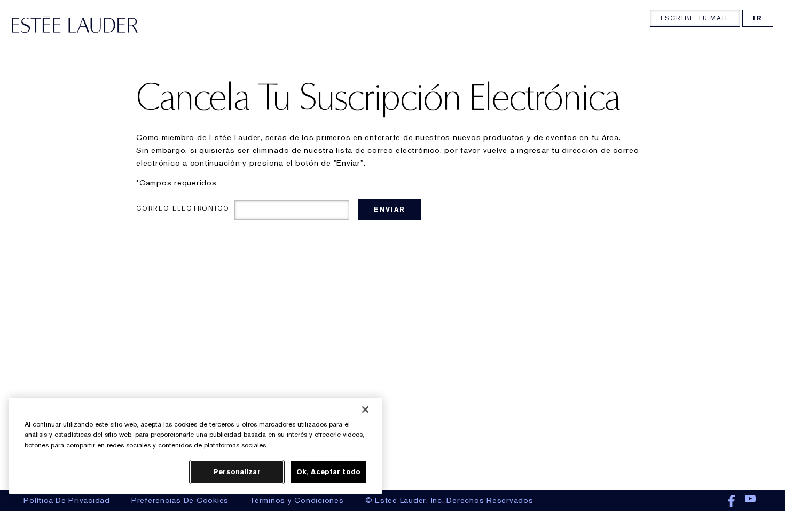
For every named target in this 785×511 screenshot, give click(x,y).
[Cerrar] (365, 409)
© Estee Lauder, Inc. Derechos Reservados (449, 500)
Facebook (731, 501)
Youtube (750, 501)
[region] (195, 446)
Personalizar (237, 471)
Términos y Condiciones (297, 500)
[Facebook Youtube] (743, 501)
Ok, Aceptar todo (328, 471)
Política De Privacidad (66, 500)
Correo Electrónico (182, 208)
